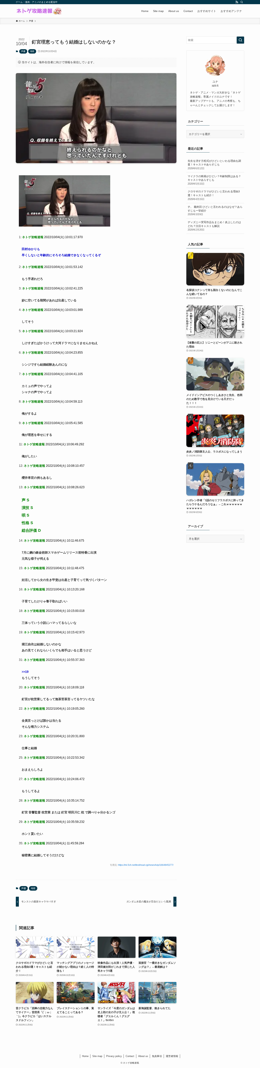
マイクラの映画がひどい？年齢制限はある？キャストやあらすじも (214, 180)
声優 (23, 51)
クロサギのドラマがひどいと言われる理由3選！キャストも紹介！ (214, 195)
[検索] (241, 2)
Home (85, 1056)
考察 (32, 51)
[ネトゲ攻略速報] (39, 11)
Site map (97, 1056)
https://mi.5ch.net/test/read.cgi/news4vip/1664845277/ (145, 865)
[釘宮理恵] (64, 225)
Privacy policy (114, 1056)
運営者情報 (172, 1056)
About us (143, 1056)
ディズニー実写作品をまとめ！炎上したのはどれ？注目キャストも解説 (214, 226)
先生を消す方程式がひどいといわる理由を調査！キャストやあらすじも (214, 164)
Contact (130, 1056)
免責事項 (157, 1056)
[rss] (236, 2)
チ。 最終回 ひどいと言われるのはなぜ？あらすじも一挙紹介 (215, 210)
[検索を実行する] (240, 40)
